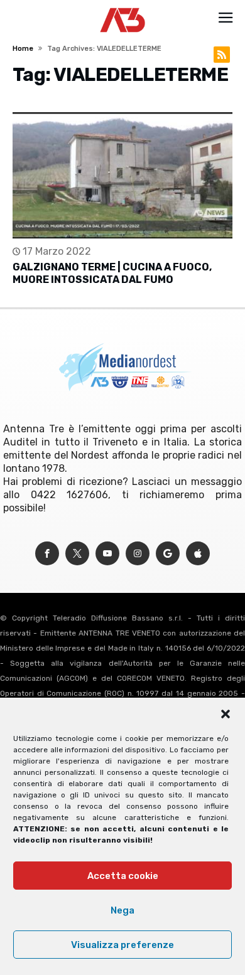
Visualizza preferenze (122, 945)
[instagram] (138, 553)
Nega (122, 910)
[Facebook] (47, 553)
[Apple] (198, 553)
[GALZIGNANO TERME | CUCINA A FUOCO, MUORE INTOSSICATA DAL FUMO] (122, 175)
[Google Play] (168, 553)
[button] (225, 714)
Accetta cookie (122, 876)
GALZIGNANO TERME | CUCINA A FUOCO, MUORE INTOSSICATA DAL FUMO (112, 273)
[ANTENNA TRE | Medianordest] (123, 7)
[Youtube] (107, 553)
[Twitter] (77, 553)
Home (23, 49)
